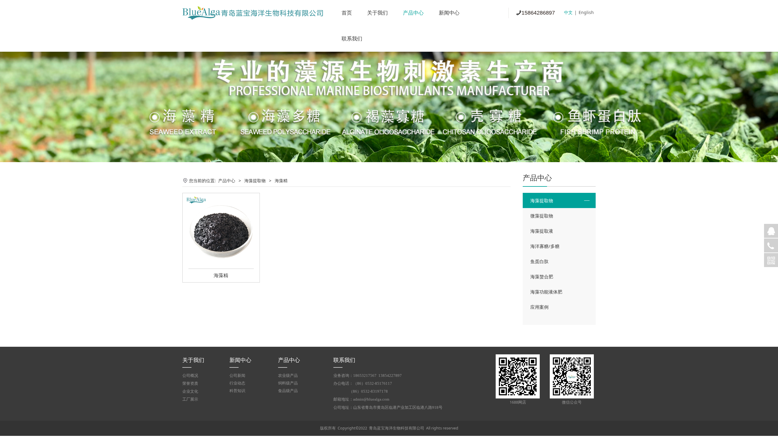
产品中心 (413, 13)
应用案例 (539, 307)
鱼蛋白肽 (539, 261)
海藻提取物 (541, 200)
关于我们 (377, 13)
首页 (347, 13)
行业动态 (237, 383)
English (586, 12)
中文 (568, 12)
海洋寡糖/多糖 (544, 246)
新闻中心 (449, 13)
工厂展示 (190, 399)
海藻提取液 (541, 231)
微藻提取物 (541, 216)
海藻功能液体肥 (546, 292)
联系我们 (352, 39)
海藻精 (221, 275)
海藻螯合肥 (541, 276)
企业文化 (190, 391)
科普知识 (237, 390)
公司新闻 (237, 375)
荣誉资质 (190, 383)
